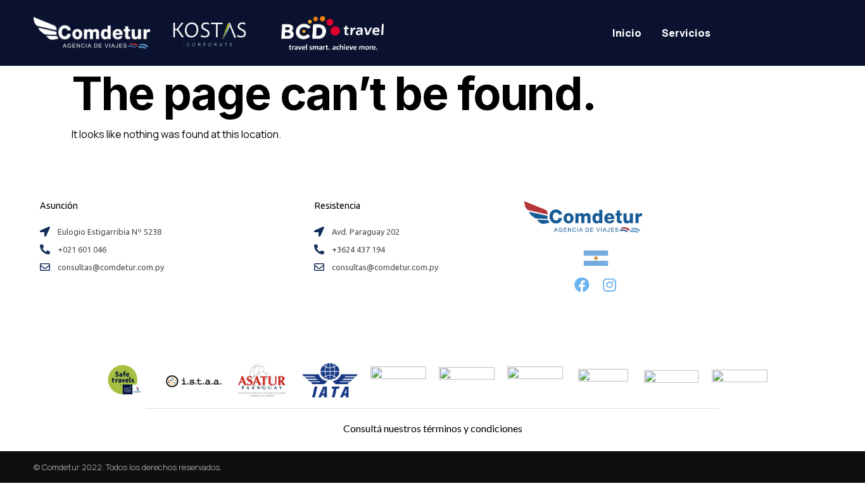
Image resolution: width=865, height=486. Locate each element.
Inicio (626, 33)
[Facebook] (582, 284)
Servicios (686, 33)
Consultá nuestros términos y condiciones (432, 428)
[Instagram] (609, 284)
